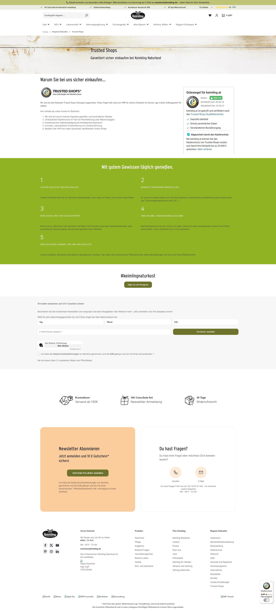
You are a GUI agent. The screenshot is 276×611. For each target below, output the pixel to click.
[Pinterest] (45, 551)
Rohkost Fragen (142, 550)
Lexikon (176, 542)
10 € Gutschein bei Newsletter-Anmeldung (60, 7)
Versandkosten (144, 604)
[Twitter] (51, 545)
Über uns (176, 550)
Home (45, 32)
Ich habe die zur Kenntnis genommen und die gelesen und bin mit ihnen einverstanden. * (97, 354)
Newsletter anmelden (206, 332)
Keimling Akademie (181, 538)
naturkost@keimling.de (90, 549)
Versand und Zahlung (182, 566)
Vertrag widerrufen (181, 570)
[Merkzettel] (210, 15)
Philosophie (177, 558)
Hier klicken (63, 346)
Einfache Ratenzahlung (102, 7)
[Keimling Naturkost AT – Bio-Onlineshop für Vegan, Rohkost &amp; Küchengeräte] (138, 15)
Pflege (138, 542)
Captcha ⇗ (75, 349)
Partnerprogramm (218, 566)
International (216, 570)
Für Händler (203, 7)
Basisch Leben (141, 558)
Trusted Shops (217, 586)
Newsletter (215, 574)
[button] (211, 7)
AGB (112, 354)
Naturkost (139, 538)
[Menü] (271, 582)
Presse (175, 546)
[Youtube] (57, 545)
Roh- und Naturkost (144, 566)
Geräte (138, 562)
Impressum (215, 538)
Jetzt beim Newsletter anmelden (87, 473)
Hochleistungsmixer (144, 554)
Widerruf (214, 554)
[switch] (266, 600)
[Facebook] (45, 545)
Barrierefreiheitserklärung (222, 542)
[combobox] (63, 15)
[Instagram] (51, 551)
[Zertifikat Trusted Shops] (208, 120)
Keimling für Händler (181, 562)
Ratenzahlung (216, 546)
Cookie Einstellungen (219, 582)
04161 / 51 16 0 (86, 540)
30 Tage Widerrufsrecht (177, 7)
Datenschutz (216, 550)
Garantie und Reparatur (221, 562)
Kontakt (213, 578)
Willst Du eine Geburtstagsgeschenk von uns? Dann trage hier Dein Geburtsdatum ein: (78, 317)
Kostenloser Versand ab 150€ (139, 7)
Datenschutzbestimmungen (66, 354)
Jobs (174, 554)
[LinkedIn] (57, 551)
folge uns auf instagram (138, 285)
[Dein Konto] (217, 15)
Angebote (139, 546)
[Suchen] (86, 15)
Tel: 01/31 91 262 (195, 486)
